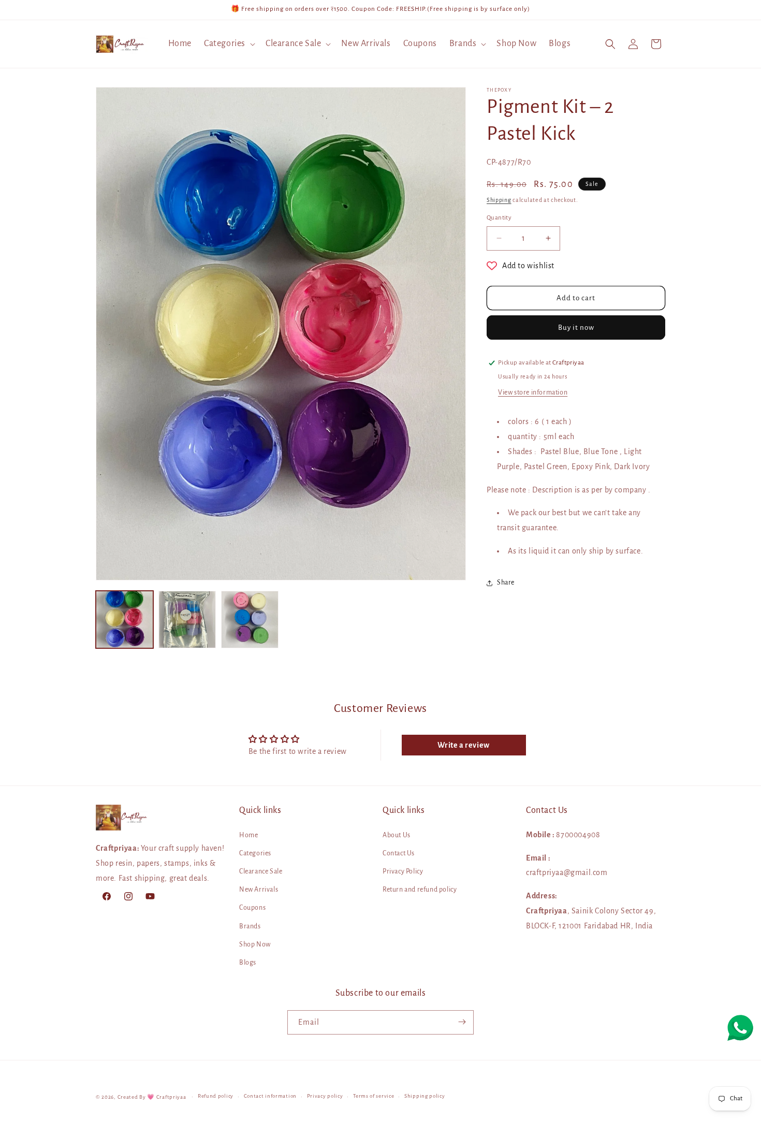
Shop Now (255, 944)
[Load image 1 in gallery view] (124, 619)
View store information (532, 392)
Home (248, 834)
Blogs (247, 962)
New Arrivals (258, 889)
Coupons (252, 907)
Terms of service (373, 1096)
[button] (228, 44)
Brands (250, 925)
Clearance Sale (260, 871)
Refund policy (215, 1096)
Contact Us (399, 853)
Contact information (270, 1096)
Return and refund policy (420, 889)
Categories (255, 853)
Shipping (499, 200)
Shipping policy (424, 1096)
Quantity (499, 217)
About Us (397, 834)
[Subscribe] (461, 1022)
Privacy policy (325, 1096)
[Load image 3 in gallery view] (250, 619)
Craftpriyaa (171, 1097)
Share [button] (506, 582)
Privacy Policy (403, 871)
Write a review (463, 745)
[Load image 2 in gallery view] (187, 619)
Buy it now (576, 327)
